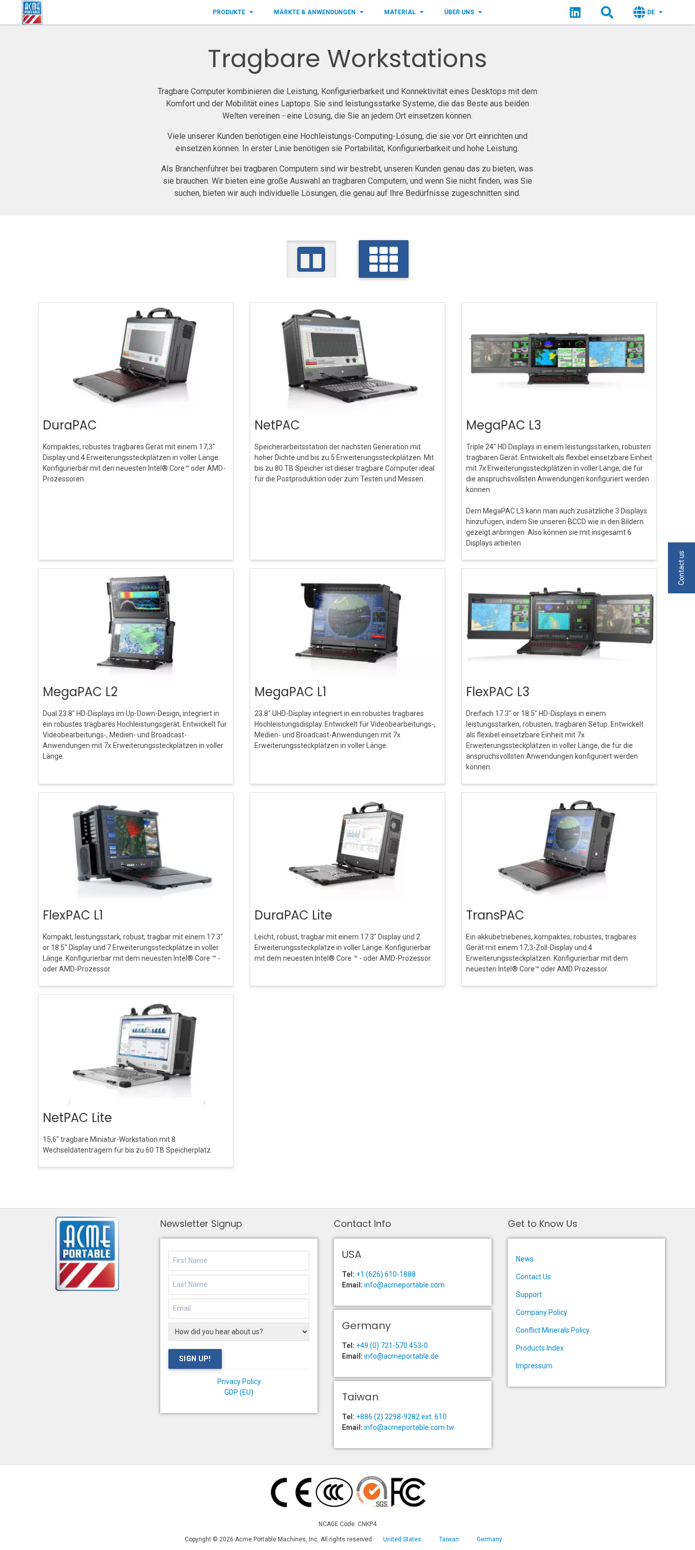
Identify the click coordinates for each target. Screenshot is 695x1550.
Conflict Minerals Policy (553, 1330)
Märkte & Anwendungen (315, 12)
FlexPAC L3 (498, 691)
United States (402, 1539)
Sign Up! (195, 1359)
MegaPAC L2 (80, 691)
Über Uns (459, 12)
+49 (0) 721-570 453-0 (392, 1345)
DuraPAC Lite (293, 915)
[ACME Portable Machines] (32, 12)
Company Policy (541, 1312)
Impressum (534, 1366)
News (525, 1259)
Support (529, 1294)
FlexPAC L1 (73, 915)
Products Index (540, 1348)
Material (400, 12)
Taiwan (449, 1539)
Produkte (229, 12)
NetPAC (277, 425)
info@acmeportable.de (401, 1356)
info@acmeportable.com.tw (409, 1427)
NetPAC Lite (77, 1117)
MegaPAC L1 (290, 691)
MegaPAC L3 (503, 425)
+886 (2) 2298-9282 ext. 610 (401, 1417)
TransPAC (495, 915)
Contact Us (533, 1277)
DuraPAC (70, 425)
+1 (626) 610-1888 (386, 1274)
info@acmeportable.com (404, 1285)
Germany (489, 1539)
